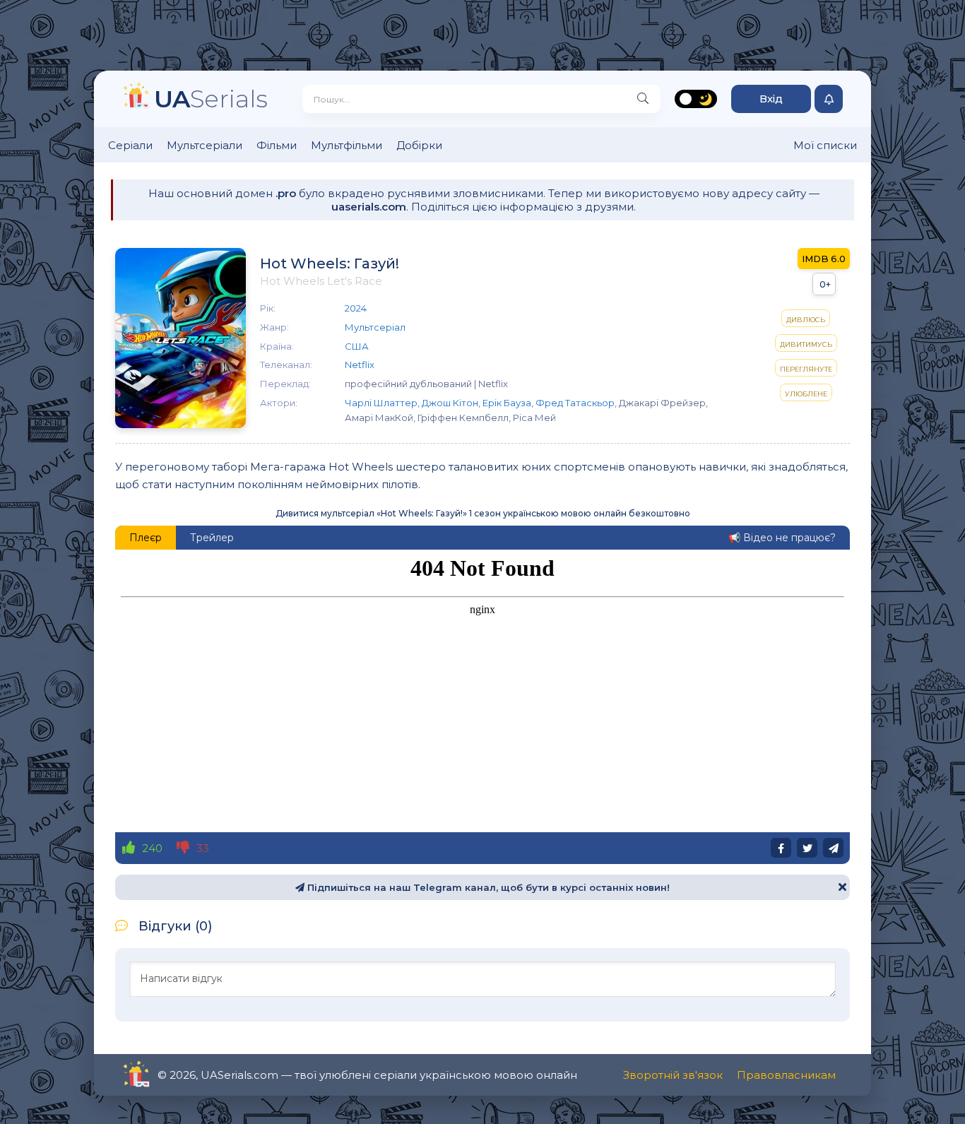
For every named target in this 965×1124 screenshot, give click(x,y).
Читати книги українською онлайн (176, 1075)
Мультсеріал (375, 327)
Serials (211, 98)
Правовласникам (786, 1075)
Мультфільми (346, 145)
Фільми (276, 145)
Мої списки (825, 145)
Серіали (130, 145)
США (357, 346)
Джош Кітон (450, 402)
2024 (356, 308)
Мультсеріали (204, 145)
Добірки (419, 145)
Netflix (359, 364)
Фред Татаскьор (575, 402)
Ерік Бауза (506, 402)
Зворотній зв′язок (673, 1075)
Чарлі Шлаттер (381, 402)
